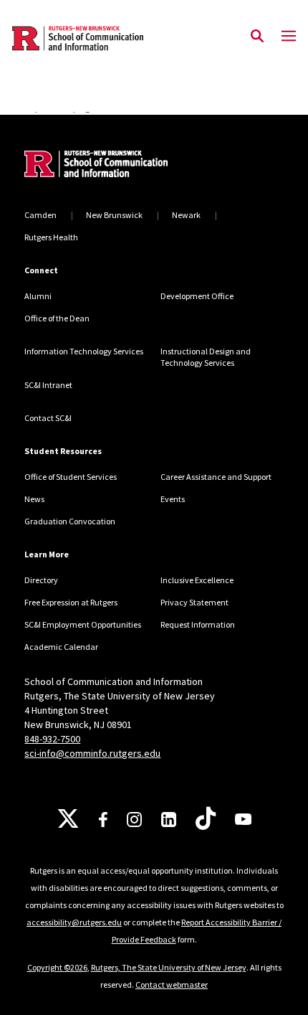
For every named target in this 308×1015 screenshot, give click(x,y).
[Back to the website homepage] (77, 38)
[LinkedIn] (168, 819)
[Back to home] (121, 166)
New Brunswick (114, 214)
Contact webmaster (171, 984)
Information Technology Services (83, 351)
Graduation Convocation (69, 521)
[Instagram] (134, 819)
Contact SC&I (48, 417)
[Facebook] (103, 819)
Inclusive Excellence (197, 580)
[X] (68, 819)
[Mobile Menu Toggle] (288, 36)
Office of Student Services (70, 476)
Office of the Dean (57, 318)
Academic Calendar (61, 646)
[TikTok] (206, 819)
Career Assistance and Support (215, 476)
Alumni (38, 296)
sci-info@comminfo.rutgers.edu (92, 753)
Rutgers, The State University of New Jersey (168, 967)
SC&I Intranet (48, 384)
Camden (40, 214)
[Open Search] (257, 36)
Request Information (197, 624)
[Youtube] (243, 819)
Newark (186, 214)
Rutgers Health (51, 237)
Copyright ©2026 (57, 967)
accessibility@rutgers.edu (74, 922)
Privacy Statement (194, 602)
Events (172, 499)
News (34, 499)
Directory (41, 580)
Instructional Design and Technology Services (205, 357)
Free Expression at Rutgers (70, 602)
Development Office (197, 296)
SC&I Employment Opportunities (82, 624)
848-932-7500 (52, 738)
